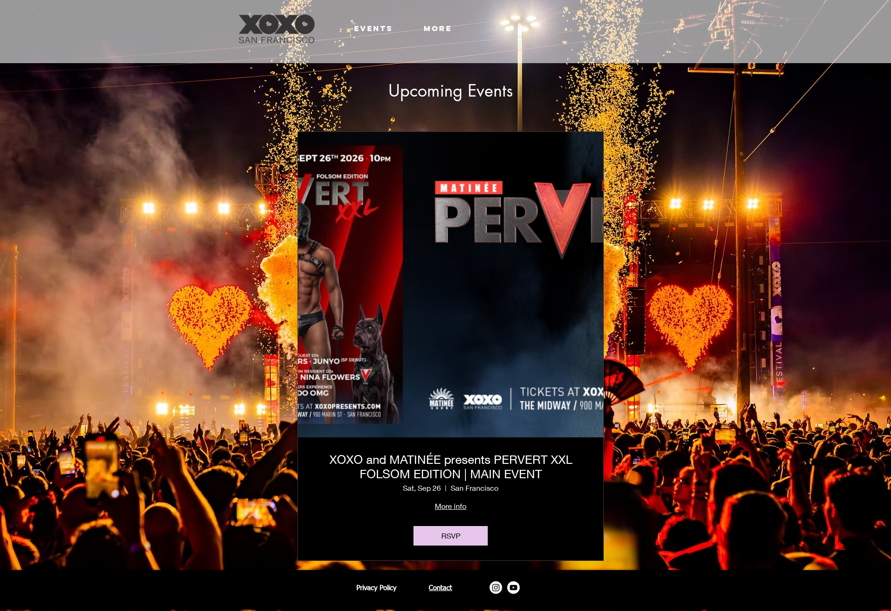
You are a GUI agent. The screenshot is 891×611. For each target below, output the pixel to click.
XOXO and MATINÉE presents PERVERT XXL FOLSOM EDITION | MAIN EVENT (450, 466)
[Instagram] (496, 587)
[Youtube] (513, 587)
